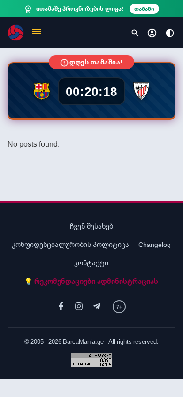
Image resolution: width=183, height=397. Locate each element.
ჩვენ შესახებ (91, 226)
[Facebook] (61, 306)
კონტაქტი (91, 262)
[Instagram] (79, 306)
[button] (36, 32)
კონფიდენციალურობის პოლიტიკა (70, 244)
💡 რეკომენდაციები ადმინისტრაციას (91, 281)
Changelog (154, 244)
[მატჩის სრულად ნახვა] (91, 90)
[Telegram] (96, 306)
